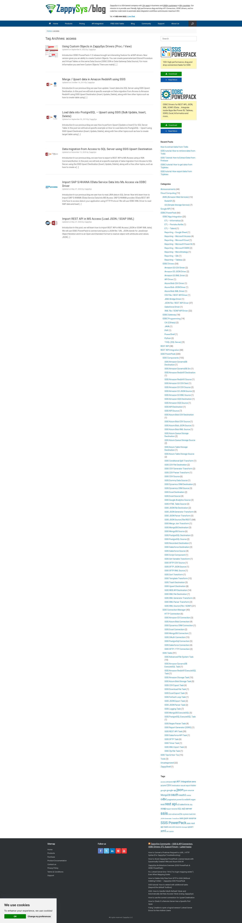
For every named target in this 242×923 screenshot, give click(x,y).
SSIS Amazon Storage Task (177, 677)
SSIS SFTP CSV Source (175, 563)
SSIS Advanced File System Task (179, 657)
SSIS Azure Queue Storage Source (180, 440)
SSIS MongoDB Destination (176, 527)
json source (189, 790)
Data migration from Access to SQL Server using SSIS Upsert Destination (107, 149)
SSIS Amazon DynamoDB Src (178, 369)
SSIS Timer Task (172, 743)
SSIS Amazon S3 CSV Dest (176, 383)
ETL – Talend (170, 228)
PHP (166, 330)
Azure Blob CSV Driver (174, 283)
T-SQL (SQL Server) (173, 342)
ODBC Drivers (168, 264)
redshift (187, 799)
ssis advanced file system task (180, 814)
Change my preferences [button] (39, 916)
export (188, 786)
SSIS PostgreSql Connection (177, 641)
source (174, 809)
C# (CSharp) (170, 322)
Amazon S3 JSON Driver (175, 271)
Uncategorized (167, 763)
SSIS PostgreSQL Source (176, 539)
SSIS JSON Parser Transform (177, 516)
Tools (163, 759)
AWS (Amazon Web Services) (176, 197)
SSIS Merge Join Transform (177, 523)
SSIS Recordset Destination (177, 543)
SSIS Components (171, 358)
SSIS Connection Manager (174, 610)
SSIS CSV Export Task (174, 685)
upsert (190, 827)
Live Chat (131, 16)
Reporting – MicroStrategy (176, 252)
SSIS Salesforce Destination (177, 547)
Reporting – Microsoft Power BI (178, 244)
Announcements (168, 189)
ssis (164, 813)
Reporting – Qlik (172, 256)
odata (188, 795)
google (163, 790)
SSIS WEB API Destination (176, 590)
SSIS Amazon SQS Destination (178, 399)
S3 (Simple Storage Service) (177, 205)
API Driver (169, 279)
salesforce (184, 804)
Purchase (51, 857)
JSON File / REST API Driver (177, 303)
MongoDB (165, 795)
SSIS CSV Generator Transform (178, 469)
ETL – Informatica (172, 220)
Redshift (168, 201)
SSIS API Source (172, 411)
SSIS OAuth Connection (175, 637)
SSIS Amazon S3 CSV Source (178, 387)
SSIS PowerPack (168, 354)
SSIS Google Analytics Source (178, 500)
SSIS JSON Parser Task (175, 705)
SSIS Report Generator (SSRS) (178, 727)
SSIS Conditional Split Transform (179, 461)
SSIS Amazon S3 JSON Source (178, 391)
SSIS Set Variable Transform (177, 559)
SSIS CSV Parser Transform (177, 472)
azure (163, 785)
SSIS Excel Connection (174, 629)
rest (163, 804)
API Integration (97, 24)
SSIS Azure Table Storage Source (179, 454)
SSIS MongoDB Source (175, 531)
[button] (192, 24)
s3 (178, 804)
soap (163, 808)
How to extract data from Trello (174, 147)
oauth (174, 795)
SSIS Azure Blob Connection (177, 621)
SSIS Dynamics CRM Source (177, 488)
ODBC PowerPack (168, 213)
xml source (170, 831)
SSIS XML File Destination (176, 594)
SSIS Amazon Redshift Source (178, 379)
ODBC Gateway (169, 315)
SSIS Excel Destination (174, 492)
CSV (168, 785)
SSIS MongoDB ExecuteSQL (177, 713)
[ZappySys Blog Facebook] (100, 851)
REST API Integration (170, 350)
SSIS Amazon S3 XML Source (178, 395)
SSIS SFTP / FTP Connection (177, 649)
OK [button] (15, 916)
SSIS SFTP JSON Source (175, 567)
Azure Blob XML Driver (174, 291)
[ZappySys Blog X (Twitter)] (106, 851)
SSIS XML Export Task (174, 747)
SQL (179, 809)
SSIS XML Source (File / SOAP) (178, 606)
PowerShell (170, 334)
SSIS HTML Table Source (175, 504)
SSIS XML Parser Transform (177, 602)
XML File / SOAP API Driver (176, 311)
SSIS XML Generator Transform (178, 598)
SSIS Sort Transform (174, 574)
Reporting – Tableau (173, 260)
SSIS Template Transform (176, 578)
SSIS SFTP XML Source (175, 570)
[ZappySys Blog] (75, 9)
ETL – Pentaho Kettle (174, 224)
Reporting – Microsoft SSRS (177, 248)
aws (194, 781)
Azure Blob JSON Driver (175, 287)
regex (193, 799)
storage (184, 827)
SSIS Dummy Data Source (176, 480)
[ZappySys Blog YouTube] (124, 851)
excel (183, 785)
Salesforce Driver (172, 307)
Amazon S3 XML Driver (175, 275)
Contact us (51, 864)
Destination (176, 786)
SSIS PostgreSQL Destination (177, 535)
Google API (165, 209)
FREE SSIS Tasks (117, 24)
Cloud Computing (168, 193)
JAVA (167, 326)
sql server (187, 808)
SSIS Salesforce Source (175, 551)
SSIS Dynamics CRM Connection (179, 625)
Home (55, 24)
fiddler (193, 786)
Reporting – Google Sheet (176, 232)
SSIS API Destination (174, 407)
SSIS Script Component (175, 555)
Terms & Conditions (55, 872)
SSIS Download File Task (175, 689)
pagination (171, 799)
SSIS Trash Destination (175, 582)
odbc (164, 799)
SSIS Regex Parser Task (175, 723)
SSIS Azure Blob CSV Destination (179, 415)
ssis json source (188, 818)
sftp (191, 805)
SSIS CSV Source (172, 476)
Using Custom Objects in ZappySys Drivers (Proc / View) (97, 46)
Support (161, 24)
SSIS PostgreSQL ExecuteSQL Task (180, 717)
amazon (169, 782)
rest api (171, 804)
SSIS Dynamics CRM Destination (179, 484)
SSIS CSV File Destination (176, 465)
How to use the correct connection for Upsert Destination (171, 898)
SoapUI (169, 809)
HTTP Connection (172, 614)
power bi (180, 799)
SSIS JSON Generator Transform (179, 512)
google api (171, 790)
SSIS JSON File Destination (176, 508)
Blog (133, 24)
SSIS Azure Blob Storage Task (178, 681)
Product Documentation (57, 861)
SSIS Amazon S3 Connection (177, 618)
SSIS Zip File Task (172, 751)
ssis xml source (174, 827)
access (163, 782)
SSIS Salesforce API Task (176, 735)
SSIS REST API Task (173, 731)
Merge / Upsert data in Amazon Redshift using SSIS (93, 79)
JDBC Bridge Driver (173, 299)
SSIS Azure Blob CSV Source (177, 421)
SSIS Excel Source (173, 496)
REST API (165, 346)
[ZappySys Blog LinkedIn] (112, 851)
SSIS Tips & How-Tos (170, 755)
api (174, 781)
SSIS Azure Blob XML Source (177, 429)
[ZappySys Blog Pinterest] (118, 851)
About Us (175, 24)
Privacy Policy (52, 868)
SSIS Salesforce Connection (177, 645)
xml (163, 831)
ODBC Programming (172, 319)
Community (146, 24)
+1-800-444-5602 (119, 16)
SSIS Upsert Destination (175, 586)
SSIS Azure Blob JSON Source (178, 425)
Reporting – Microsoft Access (178, 236)
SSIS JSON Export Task (175, 701)
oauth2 (182, 795)
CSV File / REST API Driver (176, 295)
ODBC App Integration (172, 217)
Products (68, 24)
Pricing (82, 24)
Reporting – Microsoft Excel (177, 240)
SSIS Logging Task (173, 709)
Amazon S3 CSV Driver (175, 268)
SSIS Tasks (167, 653)
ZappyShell (166, 767)
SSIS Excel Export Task (175, 693)
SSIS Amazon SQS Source (176, 403)
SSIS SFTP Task (172, 739)
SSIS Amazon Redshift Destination (180, 372)
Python (168, 338)
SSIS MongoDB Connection (176, 633)
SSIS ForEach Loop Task (175, 697)
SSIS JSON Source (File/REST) (178, 520)
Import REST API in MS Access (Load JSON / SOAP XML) (98, 218)
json (180, 790)
